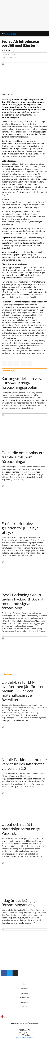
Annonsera (24, 993)
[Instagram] (15, 973)
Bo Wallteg (10, 51)
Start (24, 984)
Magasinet (24, 988)
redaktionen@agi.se (24, 1037)
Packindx (24, 1002)
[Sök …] (43, 34)
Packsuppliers (24, 998)
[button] (37, 34)
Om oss (24, 1007)
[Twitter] (10, 973)
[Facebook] (4, 973)
